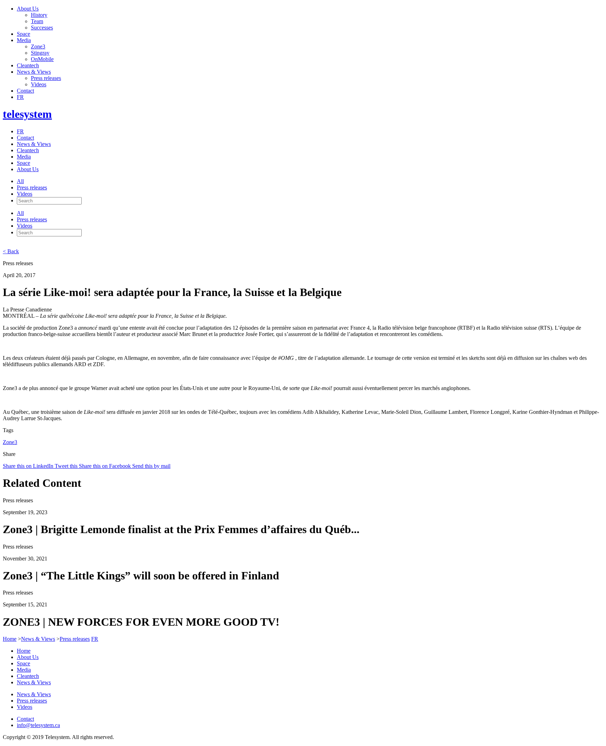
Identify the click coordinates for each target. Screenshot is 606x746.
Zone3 (38, 46)
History (39, 15)
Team (37, 21)
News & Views (34, 72)
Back (11, 251)
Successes (42, 28)
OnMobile (42, 59)
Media (24, 40)
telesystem (27, 114)
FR (20, 97)
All (20, 181)
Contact (25, 91)
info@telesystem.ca (38, 725)
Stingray (40, 53)
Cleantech (28, 65)
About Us (28, 9)
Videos (38, 84)
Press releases (46, 78)
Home (9, 639)
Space (23, 34)
